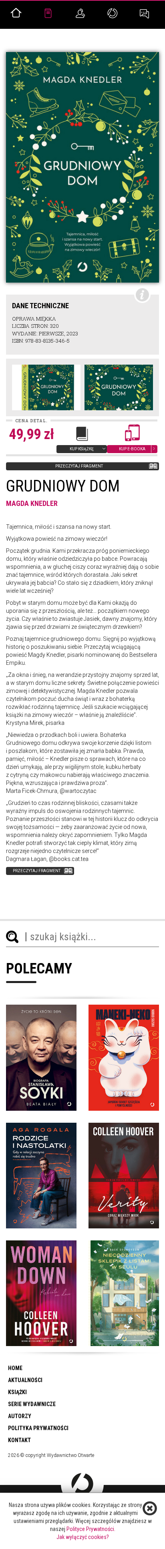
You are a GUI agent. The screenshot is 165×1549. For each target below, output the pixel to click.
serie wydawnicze (32, 1404)
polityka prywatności (38, 1428)
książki (17, 1392)
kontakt (19, 1440)
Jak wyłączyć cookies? (82, 1537)
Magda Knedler (32, 503)
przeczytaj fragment (79, 466)
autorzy (19, 1416)
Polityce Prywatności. (90, 1529)
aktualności (25, 1380)
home (15, 1368)
